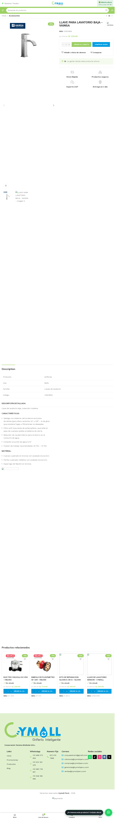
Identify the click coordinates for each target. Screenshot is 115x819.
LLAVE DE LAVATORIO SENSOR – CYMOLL (97, 678)
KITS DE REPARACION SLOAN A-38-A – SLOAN (70, 678)
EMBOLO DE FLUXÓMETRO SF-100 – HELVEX (43, 678)
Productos (11, 764)
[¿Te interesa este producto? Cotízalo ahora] (108, 812)
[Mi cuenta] (112, 10)
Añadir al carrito (81, 44)
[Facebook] (104, 757)
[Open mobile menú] (3, 10)
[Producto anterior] (106, 16)
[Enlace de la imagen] (32, 732)
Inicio (4, 16)
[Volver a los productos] (109, 16)
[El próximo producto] (112, 16)
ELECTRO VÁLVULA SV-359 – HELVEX (15, 678)
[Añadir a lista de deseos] (25, 659)
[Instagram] (100, 757)
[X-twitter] (109, 757)
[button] (4, 105)
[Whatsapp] (90, 757)
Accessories (14, 16)
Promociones (12, 760)
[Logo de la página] (57, 3)
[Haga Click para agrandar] (5, 185)
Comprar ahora (101, 44)
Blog (8, 768)
